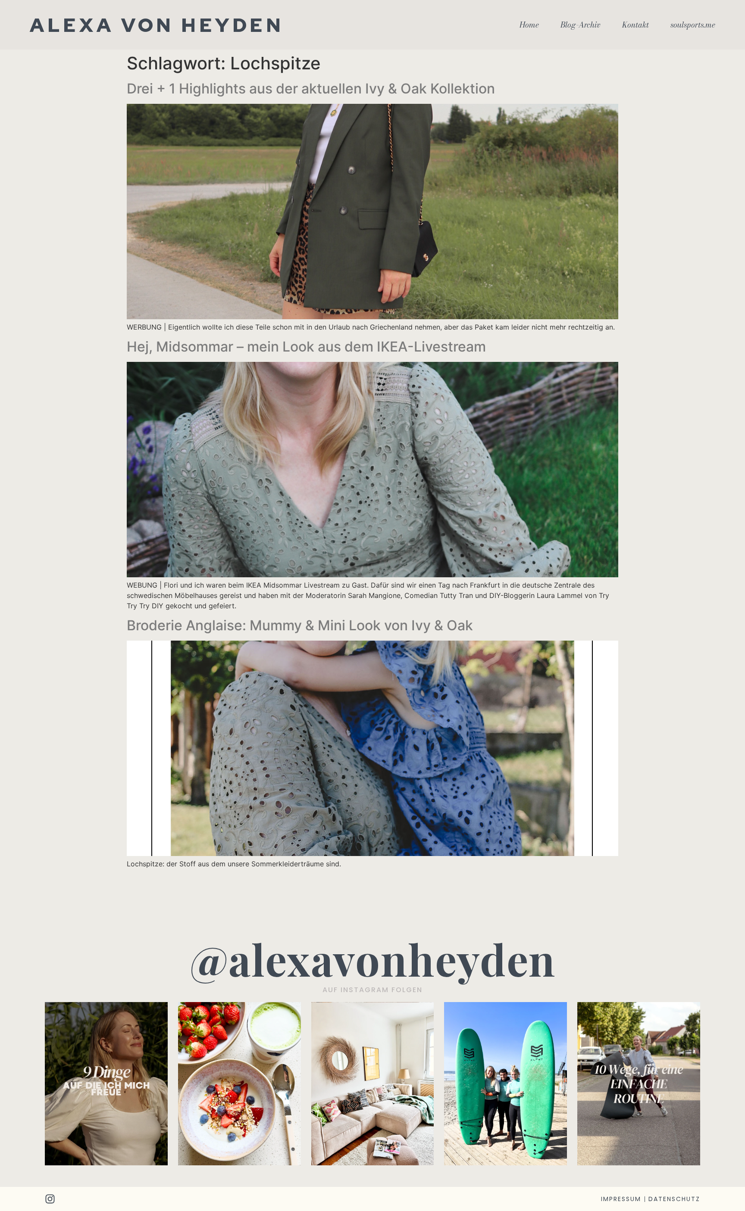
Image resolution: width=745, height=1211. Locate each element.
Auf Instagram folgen (372, 990)
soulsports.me (692, 25)
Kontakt (635, 25)
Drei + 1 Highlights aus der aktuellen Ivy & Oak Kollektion (311, 88)
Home (529, 25)
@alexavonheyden (373, 958)
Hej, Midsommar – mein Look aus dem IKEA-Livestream (306, 346)
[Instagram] (50, 1199)
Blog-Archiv (580, 25)
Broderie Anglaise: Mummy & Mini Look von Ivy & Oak (300, 625)
